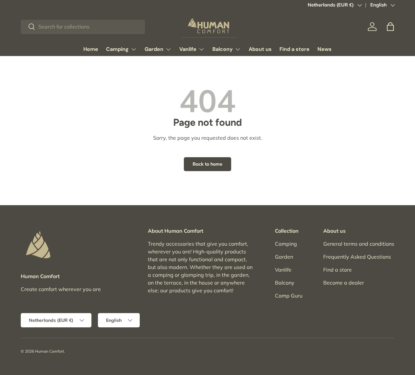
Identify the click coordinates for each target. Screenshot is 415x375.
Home (90, 49)
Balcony (222, 49)
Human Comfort (49, 351)
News (324, 49)
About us (260, 49)
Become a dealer (343, 282)
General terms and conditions (358, 243)
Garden (154, 49)
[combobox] (83, 26)
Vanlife (187, 49)
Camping (117, 49)
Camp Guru (288, 295)
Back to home (207, 164)
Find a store (294, 49)
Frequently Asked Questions (357, 256)
